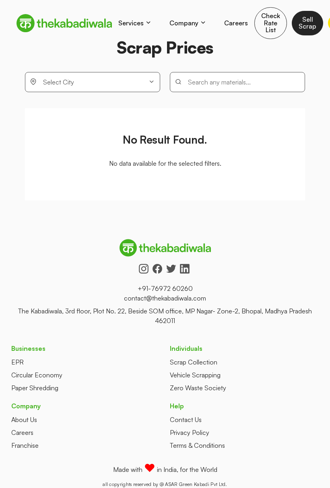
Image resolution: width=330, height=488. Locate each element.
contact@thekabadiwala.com (165, 298)
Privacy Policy (189, 432)
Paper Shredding (34, 388)
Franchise (25, 445)
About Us (24, 420)
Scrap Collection (193, 362)
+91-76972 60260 (165, 288)
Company (183, 23)
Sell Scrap (307, 23)
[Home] (64, 23)
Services (131, 23)
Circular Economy (36, 375)
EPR (17, 362)
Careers (236, 23)
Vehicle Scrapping (195, 375)
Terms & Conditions (197, 445)
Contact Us (186, 420)
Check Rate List (270, 23)
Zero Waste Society (198, 388)
